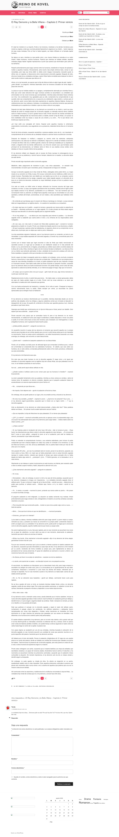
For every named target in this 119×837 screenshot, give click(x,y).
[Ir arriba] (71, 678)
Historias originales (46, 686)
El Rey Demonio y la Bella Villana (26, 686)
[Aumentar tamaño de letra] (19, 27)
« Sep (50, 822)
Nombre (14, 759)
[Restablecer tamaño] (16, 27)
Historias (21, 13)
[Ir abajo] (71, 27)
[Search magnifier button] (108, 12)
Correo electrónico (18, 768)
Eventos (43, 13)
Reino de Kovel (34, 4)
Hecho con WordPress (17, 833)
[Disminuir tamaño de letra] (13, 27)
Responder (14, 718)
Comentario (15, 735)
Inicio (13, 13)
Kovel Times (32, 13)
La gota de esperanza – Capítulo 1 (92, 62)
